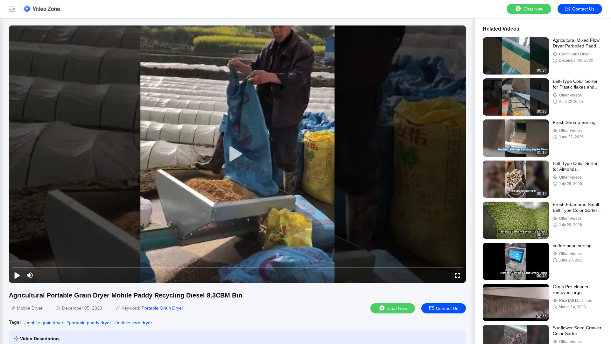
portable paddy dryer (90, 322)
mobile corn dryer (134, 322)
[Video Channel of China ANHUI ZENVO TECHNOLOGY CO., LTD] (41, 9)
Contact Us (583, 8)
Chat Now (533, 8)
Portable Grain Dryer (162, 308)
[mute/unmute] (30, 275)
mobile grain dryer (45, 322)
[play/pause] (17, 275)
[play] (237, 154)
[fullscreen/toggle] (457, 275)
